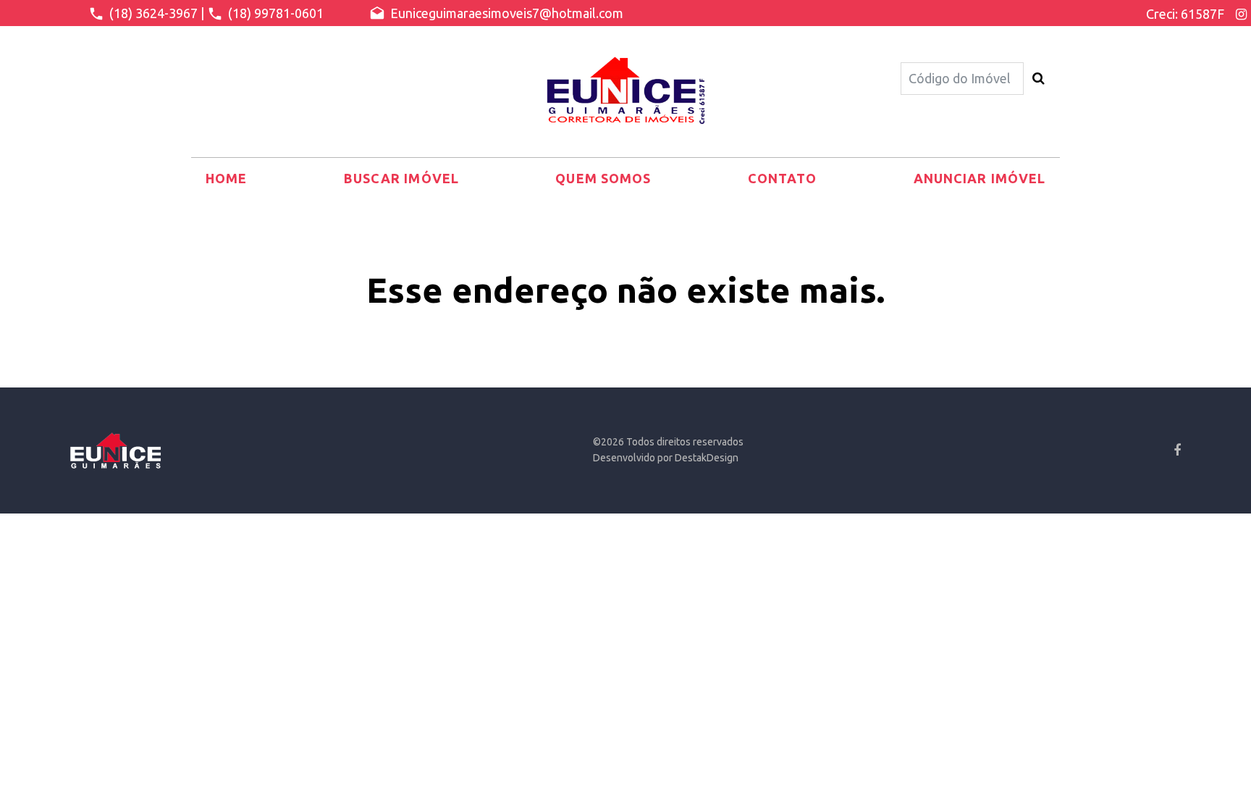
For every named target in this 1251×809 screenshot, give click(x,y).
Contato (782, 178)
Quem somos (603, 178)
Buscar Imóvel (401, 178)
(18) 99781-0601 (274, 13)
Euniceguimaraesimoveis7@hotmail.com (505, 13)
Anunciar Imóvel (979, 178)
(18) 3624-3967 (152, 13)
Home (226, 178)
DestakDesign (706, 458)
